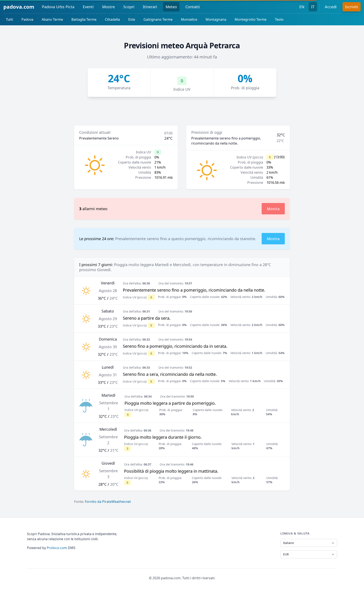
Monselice (189, 19)
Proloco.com (57, 547)
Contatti (192, 6)
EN (301, 6)
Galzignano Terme (158, 19)
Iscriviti (351, 6)
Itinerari (150, 6)
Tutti (9, 19)
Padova (27, 19)
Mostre (108, 6)
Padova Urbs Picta (58, 6)
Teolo (279, 19)
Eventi (88, 6)
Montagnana (216, 19)
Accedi (331, 6)
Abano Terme (52, 19)
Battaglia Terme (83, 19)
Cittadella (112, 19)
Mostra (273, 208)
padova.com (18, 6)
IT (312, 6)
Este (131, 19)
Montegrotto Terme (250, 19)
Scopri (128, 6)
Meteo (171, 6)
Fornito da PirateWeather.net (108, 501)
